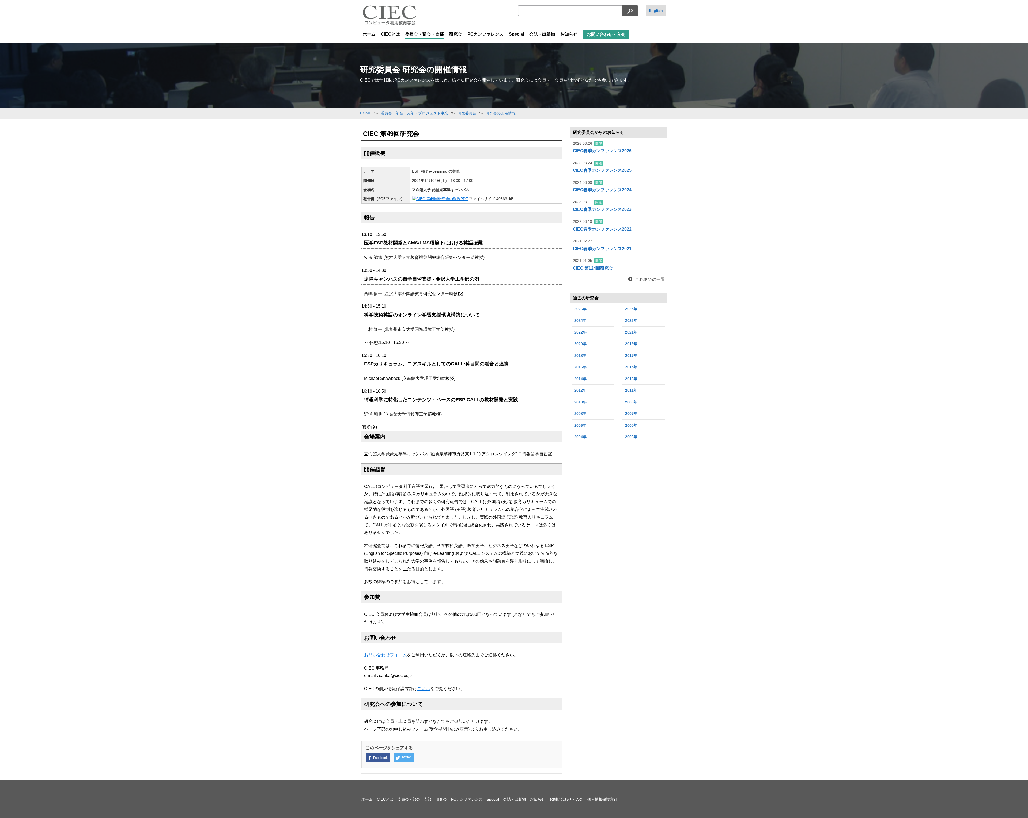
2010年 (580, 402)
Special (516, 34)
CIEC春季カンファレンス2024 (602, 186)
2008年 (580, 413)
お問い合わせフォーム (385, 655)
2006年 (580, 425)
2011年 (631, 390)
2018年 (580, 355)
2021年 (631, 332)
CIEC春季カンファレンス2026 (602, 147)
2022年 (580, 332)
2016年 (580, 367)
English (656, 10)
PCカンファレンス (485, 34)
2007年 (631, 413)
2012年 (580, 390)
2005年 (631, 425)
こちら (423, 688)
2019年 (631, 344)
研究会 (455, 34)
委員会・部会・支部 (424, 34)
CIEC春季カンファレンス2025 (602, 167)
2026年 (580, 309)
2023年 (631, 320)
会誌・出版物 (542, 34)
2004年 (580, 437)
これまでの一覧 (650, 279)
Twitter (406, 757)
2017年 (631, 355)
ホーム (369, 34)
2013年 (631, 379)
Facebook (380, 758)
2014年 (580, 379)
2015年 (631, 367)
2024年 (580, 320)
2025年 (631, 309)
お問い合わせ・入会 (606, 34)
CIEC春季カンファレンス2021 (602, 245)
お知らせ (568, 34)
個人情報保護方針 (602, 799)
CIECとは (390, 34)
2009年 (631, 402)
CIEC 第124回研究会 (593, 264)
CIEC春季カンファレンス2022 (602, 225)
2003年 (631, 437)
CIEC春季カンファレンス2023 (602, 206)
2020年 (580, 344)
